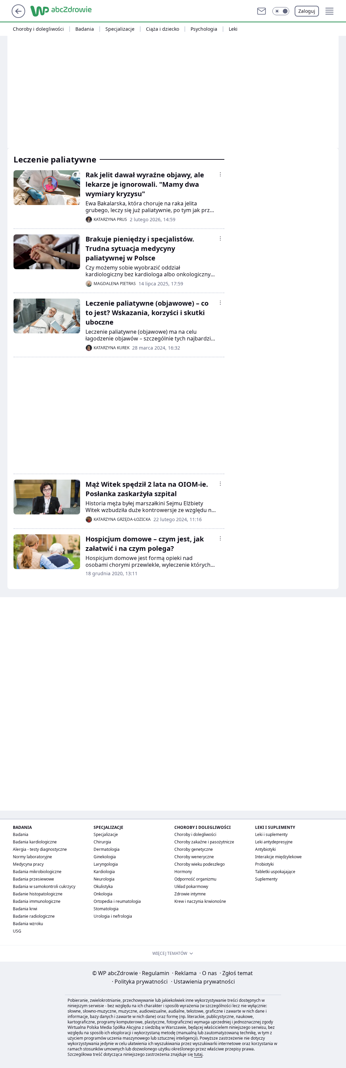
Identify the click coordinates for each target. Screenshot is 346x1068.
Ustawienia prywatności (203, 981)
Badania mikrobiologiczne (37, 871)
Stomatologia (106, 909)
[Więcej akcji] (220, 174)
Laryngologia (106, 864)
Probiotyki (264, 864)
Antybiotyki (265, 849)
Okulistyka (103, 886)
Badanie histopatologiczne (38, 894)
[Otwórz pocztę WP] (261, 11)
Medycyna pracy (28, 864)
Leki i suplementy (271, 834)
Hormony (183, 871)
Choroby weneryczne (194, 857)
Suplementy (266, 879)
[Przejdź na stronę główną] (18, 16)
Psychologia (204, 29)
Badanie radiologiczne (34, 916)
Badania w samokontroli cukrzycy (44, 886)
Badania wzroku (28, 923)
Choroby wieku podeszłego (199, 864)
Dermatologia (107, 849)
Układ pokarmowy (191, 886)
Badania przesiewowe (33, 879)
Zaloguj (306, 11)
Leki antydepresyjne (274, 842)
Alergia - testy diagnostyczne (40, 849)
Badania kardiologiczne (35, 842)
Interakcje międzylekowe (278, 857)
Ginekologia (105, 857)
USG (17, 931)
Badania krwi (25, 909)
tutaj (198, 1054)
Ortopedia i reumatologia (117, 901)
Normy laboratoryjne (32, 857)
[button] (280, 11)
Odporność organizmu (195, 879)
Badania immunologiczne (36, 901)
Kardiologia (104, 871)
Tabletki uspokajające (275, 871)
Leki (233, 29)
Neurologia (104, 879)
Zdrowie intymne (190, 894)
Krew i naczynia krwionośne (200, 901)
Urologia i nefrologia (113, 916)
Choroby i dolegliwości (38, 29)
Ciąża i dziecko (162, 29)
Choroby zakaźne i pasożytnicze (204, 842)
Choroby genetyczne (193, 849)
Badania (84, 29)
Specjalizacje (119, 29)
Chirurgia (102, 842)
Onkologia (103, 894)
